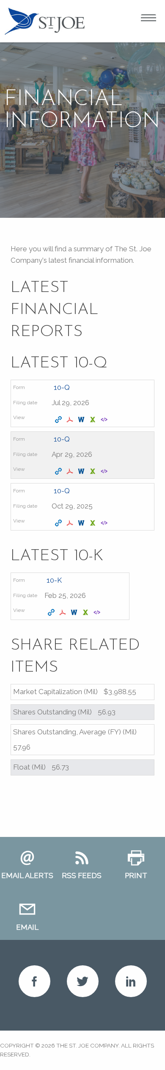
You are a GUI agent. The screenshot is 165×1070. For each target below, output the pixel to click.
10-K (54, 580)
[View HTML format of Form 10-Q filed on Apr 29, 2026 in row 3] (59, 471)
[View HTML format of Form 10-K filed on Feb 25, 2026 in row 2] (52, 612)
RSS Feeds (82, 875)
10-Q (62, 387)
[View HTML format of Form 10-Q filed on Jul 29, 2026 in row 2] (59, 420)
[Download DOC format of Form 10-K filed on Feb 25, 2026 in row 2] (75, 612)
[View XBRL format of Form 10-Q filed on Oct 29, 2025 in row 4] (105, 523)
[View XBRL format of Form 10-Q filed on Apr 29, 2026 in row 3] (105, 471)
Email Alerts (27, 875)
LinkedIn (131, 981)
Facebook (34, 981)
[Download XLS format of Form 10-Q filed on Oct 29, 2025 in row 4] (93, 523)
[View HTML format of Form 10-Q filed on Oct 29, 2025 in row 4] (59, 523)
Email (27, 927)
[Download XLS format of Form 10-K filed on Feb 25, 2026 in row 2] (86, 612)
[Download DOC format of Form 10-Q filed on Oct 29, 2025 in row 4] (82, 523)
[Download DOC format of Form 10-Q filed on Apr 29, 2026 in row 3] (82, 471)
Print (136, 875)
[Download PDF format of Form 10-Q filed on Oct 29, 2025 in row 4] (71, 523)
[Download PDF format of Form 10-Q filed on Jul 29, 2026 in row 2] (71, 420)
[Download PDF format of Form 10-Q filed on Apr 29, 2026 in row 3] (71, 471)
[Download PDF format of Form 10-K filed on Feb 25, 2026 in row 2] (63, 612)
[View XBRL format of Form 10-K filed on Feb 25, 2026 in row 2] (98, 612)
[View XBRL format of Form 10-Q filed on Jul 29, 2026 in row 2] (105, 420)
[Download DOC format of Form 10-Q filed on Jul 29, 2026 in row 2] (82, 420)
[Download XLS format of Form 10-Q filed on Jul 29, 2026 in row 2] (93, 420)
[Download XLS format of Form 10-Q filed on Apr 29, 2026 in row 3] (93, 471)
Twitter (83, 981)
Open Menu (148, 19)
